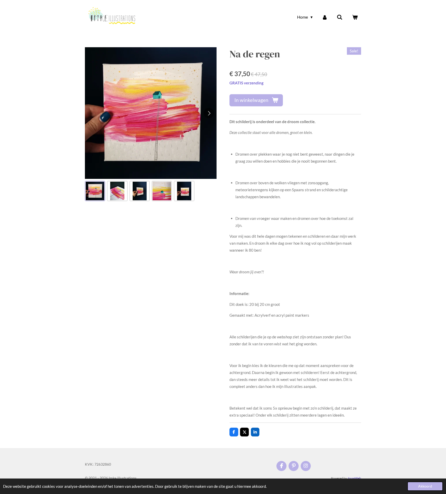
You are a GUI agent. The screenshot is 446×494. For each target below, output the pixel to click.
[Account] (324, 17)
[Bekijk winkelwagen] (355, 17)
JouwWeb (354, 478)
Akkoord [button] (425, 486)
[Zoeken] (339, 17)
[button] (95, 191)
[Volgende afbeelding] (209, 113)
